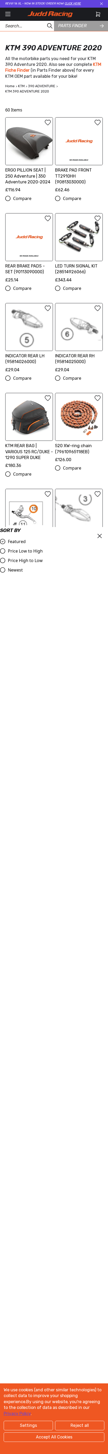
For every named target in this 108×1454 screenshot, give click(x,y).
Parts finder (72, 25)
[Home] (50, 14)
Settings (28, 1425)
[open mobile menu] (7, 14)
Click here (73, 3)
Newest (15, 570)
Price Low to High (25, 551)
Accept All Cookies (54, 1437)
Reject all (80, 1425)
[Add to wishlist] (47, 122)
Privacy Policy (17, 1413)
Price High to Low (25, 560)
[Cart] (98, 14)
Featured (17, 541)
